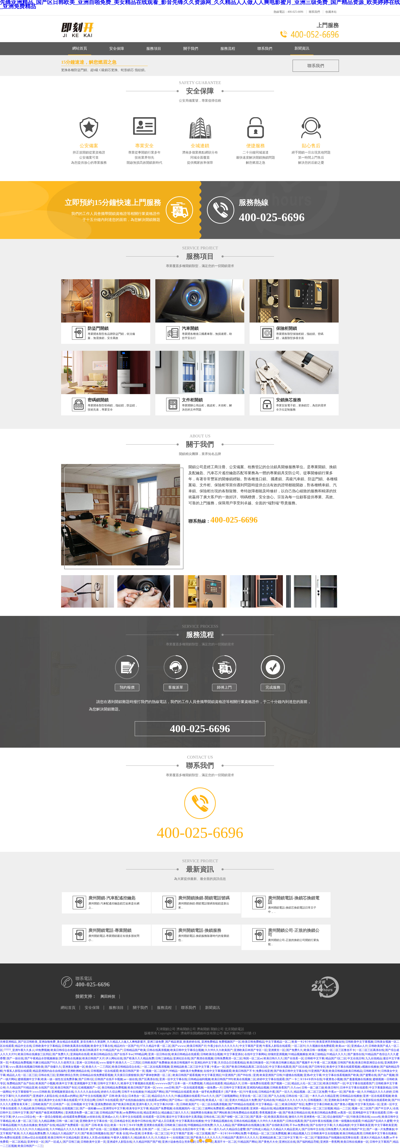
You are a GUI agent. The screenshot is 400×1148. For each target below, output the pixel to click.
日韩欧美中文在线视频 (325, 1133)
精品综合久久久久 (163, 1096)
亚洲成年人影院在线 (45, 1096)
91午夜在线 (250, 1091)
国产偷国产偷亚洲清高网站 (47, 1112)
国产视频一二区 (280, 1083)
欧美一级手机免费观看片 (208, 1091)
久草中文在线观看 (130, 1116)
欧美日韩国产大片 (93, 1058)
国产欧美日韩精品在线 (296, 1112)
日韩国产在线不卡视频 (109, 1079)
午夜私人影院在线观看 (277, 1046)
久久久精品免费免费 (33, 1133)
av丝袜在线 (94, 1116)
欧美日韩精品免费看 (324, 1112)
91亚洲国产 (229, 1075)
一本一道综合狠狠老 (48, 1116)
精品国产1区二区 (335, 1058)
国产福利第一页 (27, 1100)
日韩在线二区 (211, 1116)
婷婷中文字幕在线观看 (271, 1079)
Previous (56, 574)
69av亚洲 (134, 1133)
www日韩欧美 (41, 1091)
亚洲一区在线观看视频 (377, 1096)
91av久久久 (208, 1096)
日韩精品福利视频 (199, 1079)
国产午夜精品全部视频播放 (41, 1058)
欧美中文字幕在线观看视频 (343, 1066)
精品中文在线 (23, 1046)
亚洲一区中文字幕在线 (173, 1079)
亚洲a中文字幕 (313, 1075)
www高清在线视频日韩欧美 (26, 1066)
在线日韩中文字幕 (193, 1129)
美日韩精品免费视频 (114, 1087)
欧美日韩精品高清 (351, 1133)
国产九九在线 (276, 1096)
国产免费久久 (294, 1050)
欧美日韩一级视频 (315, 1050)
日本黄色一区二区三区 (155, 1133)
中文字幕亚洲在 (233, 1054)
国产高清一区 (258, 1116)
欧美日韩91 (332, 1087)
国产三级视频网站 (227, 1096)
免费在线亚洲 (264, 1071)
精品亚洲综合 (152, 1112)
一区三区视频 (202, 1133)
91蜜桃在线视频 (293, 1075)
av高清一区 (344, 1112)
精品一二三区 (342, 1108)
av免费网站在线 (132, 1112)
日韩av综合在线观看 (34, 1137)
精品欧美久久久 (144, 1137)
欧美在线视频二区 (245, 1079)
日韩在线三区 (46, 1075)
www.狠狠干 (107, 1062)
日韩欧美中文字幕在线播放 (380, 1133)
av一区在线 (174, 1129)
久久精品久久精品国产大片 (63, 1133)
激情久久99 (296, 1116)
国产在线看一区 (294, 1058)
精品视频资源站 (283, 1108)
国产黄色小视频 (344, 1104)
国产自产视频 (386, 1075)
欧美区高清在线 (278, 1116)
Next (344, 574)
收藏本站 (331, 11)
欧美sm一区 (343, 1046)
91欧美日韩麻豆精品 (282, 1062)
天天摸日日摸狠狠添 (126, 1075)
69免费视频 (43, 1050)
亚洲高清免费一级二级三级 (82, 1112)
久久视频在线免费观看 (320, 1046)
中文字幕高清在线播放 (190, 1121)
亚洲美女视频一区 (73, 1066)
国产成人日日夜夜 (164, 1121)
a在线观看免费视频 (74, 1116)
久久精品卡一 (163, 1137)
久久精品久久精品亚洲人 (285, 1129)
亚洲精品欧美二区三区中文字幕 (190, 1066)
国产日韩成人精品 (258, 1129)
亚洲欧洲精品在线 (78, 1071)
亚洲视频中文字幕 (85, 1083)
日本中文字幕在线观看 (354, 1087)
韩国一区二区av (252, 1058)
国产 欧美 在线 (119, 1133)
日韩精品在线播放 (351, 1096)
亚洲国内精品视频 (258, 1087)
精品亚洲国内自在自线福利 (49, 1071)
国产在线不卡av (123, 1054)
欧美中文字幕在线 (102, 1046)
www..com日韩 (165, 1087)
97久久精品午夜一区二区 (155, 1046)
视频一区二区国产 (157, 1071)
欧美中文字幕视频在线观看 (137, 1083)
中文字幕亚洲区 (211, 1075)
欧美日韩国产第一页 (132, 1071)
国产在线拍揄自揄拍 (132, 1100)
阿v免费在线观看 (10, 1137)
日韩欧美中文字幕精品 (47, 1046)
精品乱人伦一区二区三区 (22, 1075)
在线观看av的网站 (157, 1100)
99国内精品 (54, 1108)
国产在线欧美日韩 (277, 1125)
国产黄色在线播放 (70, 1058)
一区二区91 (299, 1046)
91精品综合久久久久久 (14, 1129)
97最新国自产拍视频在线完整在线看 (337, 1137)
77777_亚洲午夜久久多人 (19, 1050)
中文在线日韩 (355, 1058)
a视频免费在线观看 (237, 1108)
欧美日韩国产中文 (354, 1129)
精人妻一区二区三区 (24, 1121)
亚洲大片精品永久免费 (243, 1100)
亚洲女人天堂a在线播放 (95, 1137)
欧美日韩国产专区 (66, 1087)
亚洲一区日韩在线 (159, 1054)
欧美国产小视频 (45, 1083)
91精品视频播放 (298, 1054)
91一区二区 (306, 1137)
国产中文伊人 (383, 1108)
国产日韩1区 (86, 1079)
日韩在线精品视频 (245, 1121)
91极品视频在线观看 (187, 1096)
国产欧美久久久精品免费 (139, 1058)
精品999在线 (197, 1100)
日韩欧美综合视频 (211, 1054)
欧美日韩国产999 (222, 1079)
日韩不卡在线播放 (133, 1091)
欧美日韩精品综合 (102, 1054)
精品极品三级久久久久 (175, 1112)
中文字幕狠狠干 (22, 1091)
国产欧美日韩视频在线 (95, 1133)
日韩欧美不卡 (371, 1071)
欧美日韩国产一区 (334, 1083)
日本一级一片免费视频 (188, 1083)
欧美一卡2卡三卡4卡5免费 (127, 1125)
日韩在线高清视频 (158, 1050)
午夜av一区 (218, 1066)
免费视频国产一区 (230, 1041)
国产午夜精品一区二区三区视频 (313, 1108)
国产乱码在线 (266, 1100)
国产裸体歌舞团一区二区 (156, 1075)
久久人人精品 (222, 1125)
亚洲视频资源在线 (62, 1091)
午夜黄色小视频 (333, 1079)
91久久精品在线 (38, 1129)
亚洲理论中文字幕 (114, 1108)
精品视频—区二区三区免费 (310, 1091)
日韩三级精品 (163, 1058)
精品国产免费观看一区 (70, 1125)
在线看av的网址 (68, 1096)
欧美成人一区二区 (217, 1100)
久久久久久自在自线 (87, 1091)
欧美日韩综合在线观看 (64, 1050)
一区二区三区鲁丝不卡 (341, 1050)
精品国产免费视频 (161, 1108)
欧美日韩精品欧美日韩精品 (345, 1071)
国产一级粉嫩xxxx (91, 1108)
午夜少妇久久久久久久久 (223, 1046)
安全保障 (116, 48)
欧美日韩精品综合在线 (126, 1066)
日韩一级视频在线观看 (347, 1121)
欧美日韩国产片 (196, 1046)
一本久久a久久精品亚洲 (323, 1096)
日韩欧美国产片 (42, 1104)
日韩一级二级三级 (313, 1087)
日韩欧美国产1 (189, 1104)
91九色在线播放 (27, 1125)
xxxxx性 (376, 1116)
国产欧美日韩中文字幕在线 (290, 1071)
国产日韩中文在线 (313, 1129)
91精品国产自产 (112, 1050)
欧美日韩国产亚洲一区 (142, 1087)
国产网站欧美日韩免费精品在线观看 (236, 1112)
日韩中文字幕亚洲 (234, 1087)
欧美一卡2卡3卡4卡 (303, 1041)
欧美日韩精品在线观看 (185, 1054)
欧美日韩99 (55, 1137)
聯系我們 (314, 11)
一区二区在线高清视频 (155, 1066)
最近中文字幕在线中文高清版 (184, 1116)
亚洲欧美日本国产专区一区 (250, 1050)
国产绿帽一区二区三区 (235, 1116)
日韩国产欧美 (346, 1062)
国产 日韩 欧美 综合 (115, 1096)
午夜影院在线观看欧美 (377, 1100)
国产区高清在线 (148, 1079)
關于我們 (190, 48)
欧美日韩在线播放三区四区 (34, 1054)
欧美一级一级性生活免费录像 (59, 1079)
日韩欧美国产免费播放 (156, 1062)
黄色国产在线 (46, 1125)
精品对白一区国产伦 (126, 1046)
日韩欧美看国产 (280, 1087)
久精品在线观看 (213, 1083)
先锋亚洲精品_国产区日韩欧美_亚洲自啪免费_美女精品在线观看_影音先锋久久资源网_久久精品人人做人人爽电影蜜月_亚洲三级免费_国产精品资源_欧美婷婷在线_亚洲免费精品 (109, 1041)
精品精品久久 (232, 1083)
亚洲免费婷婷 (103, 1104)
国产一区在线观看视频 (189, 1087)
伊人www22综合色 (23, 1116)
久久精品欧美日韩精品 (32, 1108)
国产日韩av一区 (178, 1100)
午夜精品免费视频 (20, 1062)
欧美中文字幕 (64, 1083)
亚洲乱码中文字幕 (205, 1062)
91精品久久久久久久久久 (291, 1100)
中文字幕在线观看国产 (360, 1083)
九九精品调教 (46, 1121)
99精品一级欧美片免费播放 (186, 1071)
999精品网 (140, 1054)
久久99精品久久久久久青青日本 (69, 1129)
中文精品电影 (71, 1137)
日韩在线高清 (294, 1121)
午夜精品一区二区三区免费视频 (266, 1133)
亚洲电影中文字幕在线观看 (369, 1112)
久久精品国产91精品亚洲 (22, 1087)
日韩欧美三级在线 (175, 1125)
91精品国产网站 (154, 1091)
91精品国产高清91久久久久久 (240, 1137)
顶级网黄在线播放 (201, 1112)
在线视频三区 (70, 1108)
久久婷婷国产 (23, 1096)
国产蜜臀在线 (368, 1075)
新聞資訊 (301, 48)
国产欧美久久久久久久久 (206, 1137)
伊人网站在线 (114, 1058)
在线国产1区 (46, 1087)
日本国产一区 (61, 1104)
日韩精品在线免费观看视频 (96, 1075)
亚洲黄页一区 (276, 1050)
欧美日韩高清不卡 (91, 1050)
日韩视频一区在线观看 (105, 1071)
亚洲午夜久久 (144, 1104)
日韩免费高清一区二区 (228, 1058)
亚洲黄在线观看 (153, 1125)
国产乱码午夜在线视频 (318, 1121)
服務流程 (227, 48)
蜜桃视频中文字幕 (29, 1079)
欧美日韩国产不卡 (244, 1071)
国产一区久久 (284, 1091)
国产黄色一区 (233, 1091)
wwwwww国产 (164, 1083)
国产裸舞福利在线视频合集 (248, 1125)
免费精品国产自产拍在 (20, 1083)
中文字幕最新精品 (380, 1087)
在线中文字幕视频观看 (217, 1071)
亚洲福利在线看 (80, 1054)
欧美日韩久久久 (273, 1058)
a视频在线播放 (370, 1066)
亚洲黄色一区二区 (315, 1116)
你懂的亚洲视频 (277, 1054)
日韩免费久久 (333, 1129)
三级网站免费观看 (213, 1108)
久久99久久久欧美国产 (219, 1050)
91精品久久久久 (336, 1054)
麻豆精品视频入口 (299, 1133)
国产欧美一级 (351, 1091)
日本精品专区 (122, 1121)
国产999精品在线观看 (179, 1091)
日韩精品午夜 (266, 1091)
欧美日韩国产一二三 (30, 1146)
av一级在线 (131, 1079)
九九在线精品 (373, 1058)
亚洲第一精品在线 (261, 1108)
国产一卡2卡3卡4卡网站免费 (229, 1133)
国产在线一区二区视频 (104, 1129)
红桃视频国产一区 (89, 1087)
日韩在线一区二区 (297, 1096)
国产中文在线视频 (90, 1096)
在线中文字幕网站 (255, 1054)
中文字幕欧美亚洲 (362, 1125)
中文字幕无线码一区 (367, 1104)
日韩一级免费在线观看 (256, 1083)
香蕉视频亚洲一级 (270, 1112)
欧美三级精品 (317, 1054)
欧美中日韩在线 (141, 1121)
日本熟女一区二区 (139, 1096)
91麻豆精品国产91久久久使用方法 (54, 1062)
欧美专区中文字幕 (137, 1108)
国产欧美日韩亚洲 (124, 1104)
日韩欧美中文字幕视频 (359, 1041)
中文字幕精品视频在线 (219, 1121)
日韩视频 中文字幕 (82, 1104)
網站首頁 (79, 48)
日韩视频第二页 (317, 1100)
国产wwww (179, 1046)
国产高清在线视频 (202, 1058)
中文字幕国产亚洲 (250, 1046)
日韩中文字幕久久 (108, 1083)
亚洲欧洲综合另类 (67, 1075)
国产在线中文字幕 (321, 1125)
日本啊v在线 (126, 1129)
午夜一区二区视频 (325, 1062)
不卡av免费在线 (299, 1125)
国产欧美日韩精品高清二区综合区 (247, 1066)
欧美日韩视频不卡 (182, 1062)
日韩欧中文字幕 (314, 1058)
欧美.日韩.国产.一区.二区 (151, 1129)
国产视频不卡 (304, 1062)
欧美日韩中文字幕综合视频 (187, 1050)
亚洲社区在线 (181, 1058)
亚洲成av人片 (359, 1046)
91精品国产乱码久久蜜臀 (377, 1121)
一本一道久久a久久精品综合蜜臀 (226, 1129)
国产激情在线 (355, 1054)
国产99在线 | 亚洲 (248, 1075)
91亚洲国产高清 (318, 1071)
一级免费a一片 (213, 1087)
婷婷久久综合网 (110, 1091)
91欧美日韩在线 (360, 1116)
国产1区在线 (300, 1066)
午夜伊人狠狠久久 (122, 1137)
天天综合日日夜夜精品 (232, 1062)
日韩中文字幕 (20, 1112)
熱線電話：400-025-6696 (288, 11)
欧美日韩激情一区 (258, 1062)
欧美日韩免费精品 (253, 1041)
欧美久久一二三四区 (128, 1062)
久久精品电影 (341, 1125)
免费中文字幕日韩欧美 (319, 1104)
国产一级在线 (15, 1058)
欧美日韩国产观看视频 (186, 1075)
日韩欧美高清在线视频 (76, 1046)
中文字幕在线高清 (280, 1066)
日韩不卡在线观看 (107, 1100)
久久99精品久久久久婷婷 (376, 1091)
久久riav (295, 1087)
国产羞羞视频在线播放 (358, 1079)
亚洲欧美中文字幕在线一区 (96, 1121)
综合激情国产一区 (338, 1116)
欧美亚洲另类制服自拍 (330, 1041)
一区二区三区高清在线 (370, 1050)
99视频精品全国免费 (200, 1125)
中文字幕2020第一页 (166, 1104)
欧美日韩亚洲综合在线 (369, 1062)
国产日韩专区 (317, 1066)
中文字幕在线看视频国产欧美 (341, 1075)
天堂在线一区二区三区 (253, 1096)
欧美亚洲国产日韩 (271, 1075)
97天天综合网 (86, 1100)
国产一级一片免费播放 (380, 1129)
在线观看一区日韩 (154, 1116)
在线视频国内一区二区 (187, 1108)
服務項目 (153, 48)
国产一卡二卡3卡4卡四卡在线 (304, 1079)
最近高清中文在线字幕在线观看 (57, 1100)
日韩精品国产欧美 (135, 1050)
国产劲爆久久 (53, 1066)
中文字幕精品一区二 (278, 1041)
